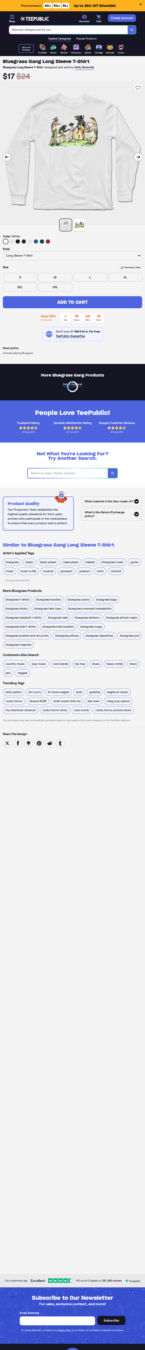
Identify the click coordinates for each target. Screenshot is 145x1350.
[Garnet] (48, 241)
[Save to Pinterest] (39, 743)
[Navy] (24, 241)
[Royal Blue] (36, 241)
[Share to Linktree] (28, 743)
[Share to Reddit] (49, 743)
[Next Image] (138, 157)
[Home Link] (34, 19)
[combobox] (68, 30)
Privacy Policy (64, 1330)
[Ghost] (30, 241)
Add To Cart (72, 302)
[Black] (18, 241)
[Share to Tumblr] (60, 743)
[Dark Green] (42, 241)
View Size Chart (131, 267)
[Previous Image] (7, 157)
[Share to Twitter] (7, 743)
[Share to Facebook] (17, 743)
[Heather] (12, 241)
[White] (6, 241)
